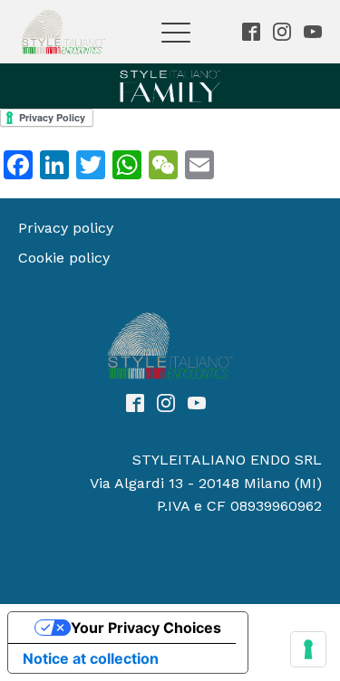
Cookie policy (64, 257)
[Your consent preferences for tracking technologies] (308, 649)
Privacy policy (65, 227)
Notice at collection (91, 658)
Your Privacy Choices (146, 628)
